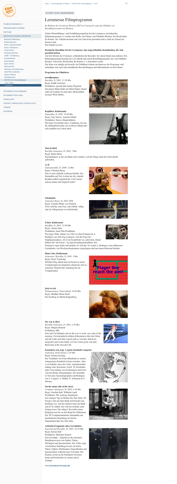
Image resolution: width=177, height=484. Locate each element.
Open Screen (9, 64)
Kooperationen (9, 58)
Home (9, 10)
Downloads (8, 99)
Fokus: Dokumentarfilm (12, 45)
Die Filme (7, 32)
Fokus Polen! (9, 50)
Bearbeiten (170, 481)
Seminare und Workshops (14, 69)
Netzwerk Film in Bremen (15, 91)
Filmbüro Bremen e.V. (13, 24)
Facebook (7, 111)
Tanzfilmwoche (9, 77)
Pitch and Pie (9, 66)
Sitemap (7, 107)
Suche (126, 3)
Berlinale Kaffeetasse (12, 39)
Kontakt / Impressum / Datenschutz (19, 103)
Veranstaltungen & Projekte (17, 36)
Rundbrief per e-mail (13, 95)
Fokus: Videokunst (11, 48)
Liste (95, 3)
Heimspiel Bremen (11, 53)
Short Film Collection (12, 72)
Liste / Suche (9, 83)
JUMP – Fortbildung (11, 56)
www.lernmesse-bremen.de (57, 465)
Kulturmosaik (9, 61)
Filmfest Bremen (10, 42)
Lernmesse (8, 85)
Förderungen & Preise (14, 28)
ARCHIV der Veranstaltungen (15, 80)
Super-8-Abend (10, 75)
